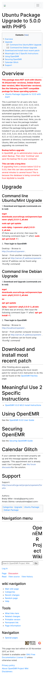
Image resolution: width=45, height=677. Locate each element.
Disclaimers (7, 671)
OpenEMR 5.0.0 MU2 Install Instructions (23, 405)
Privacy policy (8, 665)
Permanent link (11, 622)
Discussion (13, 573)
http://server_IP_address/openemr (26, 258)
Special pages (11, 637)
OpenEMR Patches (29, 376)
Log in (5, 568)
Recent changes (12, 595)
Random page (11, 598)
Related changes (12, 616)
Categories (8, 507)
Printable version (12, 619)
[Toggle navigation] (37, 5)
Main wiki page (12, 589)
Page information (13, 625)
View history (27, 576)
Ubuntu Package (31, 507)
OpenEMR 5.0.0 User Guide (21, 420)
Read (4, 576)
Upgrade (18, 507)
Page (4, 573)
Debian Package (11, 510)
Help (7, 601)
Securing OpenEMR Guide (21, 441)
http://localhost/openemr (13, 251)
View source (14, 576)
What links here (12, 613)
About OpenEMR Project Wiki (15, 668)
